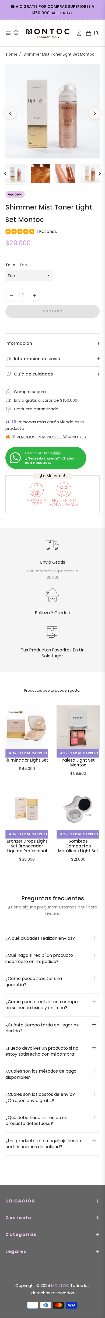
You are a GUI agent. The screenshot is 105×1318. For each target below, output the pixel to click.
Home (12, 54)
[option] (52, 111)
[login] (77, 33)
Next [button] (95, 113)
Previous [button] (10, 113)
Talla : (16, 265)
